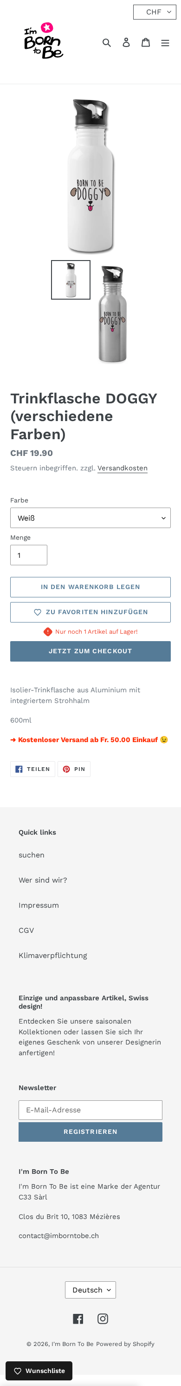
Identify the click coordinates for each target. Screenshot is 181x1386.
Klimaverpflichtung (53, 955)
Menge (20, 537)
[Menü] (165, 42)
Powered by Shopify (125, 1343)
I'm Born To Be (73, 1343)
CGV (26, 930)
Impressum (39, 905)
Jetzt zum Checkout (90, 651)
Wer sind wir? (43, 880)
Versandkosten (122, 468)
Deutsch (87, 1290)
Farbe (19, 500)
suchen (32, 854)
